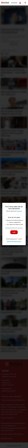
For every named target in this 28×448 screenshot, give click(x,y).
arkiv (8, 50)
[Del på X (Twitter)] (14, 44)
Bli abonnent (14, 2)
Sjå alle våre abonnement (14, 241)
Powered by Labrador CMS (14, 445)
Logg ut (10, 438)
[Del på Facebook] (11, 44)
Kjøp (14, 232)
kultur (4, 50)
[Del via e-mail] (16, 44)
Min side (4, 438)
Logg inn (20, 3)
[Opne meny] (25, 3)
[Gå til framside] (5, 3)
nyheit (14, 50)
